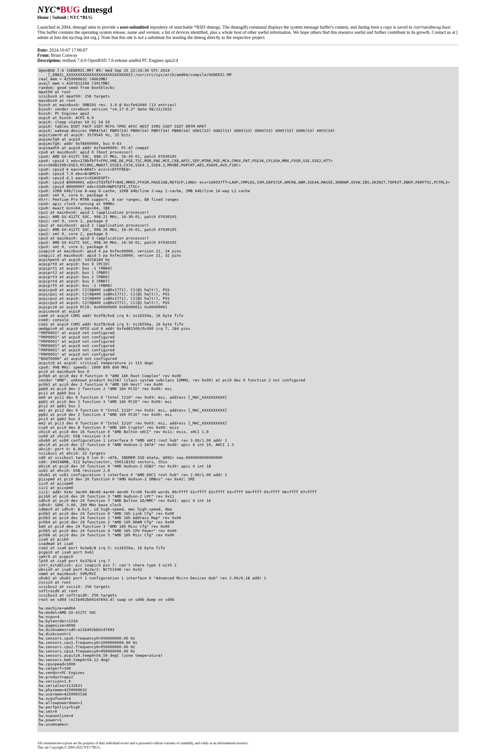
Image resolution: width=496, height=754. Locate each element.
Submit (59, 17)
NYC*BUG (81, 17)
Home (43, 17)
